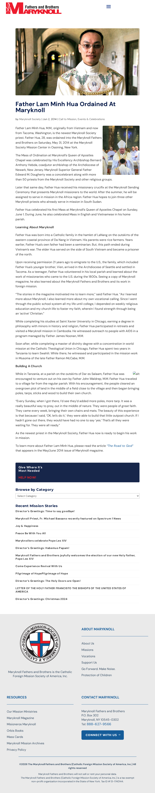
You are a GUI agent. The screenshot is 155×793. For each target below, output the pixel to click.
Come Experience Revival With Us (39, 566)
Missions (87, 650)
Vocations (88, 656)
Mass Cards (15, 737)
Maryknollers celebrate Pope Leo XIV (41, 540)
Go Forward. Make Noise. (98, 669)
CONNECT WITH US (101, 735)
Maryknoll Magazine (20, 718)
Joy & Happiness (27, 526)
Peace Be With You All (31, 533)
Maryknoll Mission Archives (25, 743)
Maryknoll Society (30, 119)
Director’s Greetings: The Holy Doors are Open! (48, 581)
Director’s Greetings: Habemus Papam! (42, 548)
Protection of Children (96, 675)
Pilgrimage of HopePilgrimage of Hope (42, 573)
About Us (87, 643)
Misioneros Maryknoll (21, 724)
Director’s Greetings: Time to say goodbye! (45, 511)
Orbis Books (15, 731)
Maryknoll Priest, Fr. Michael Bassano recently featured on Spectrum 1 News (68, 518)
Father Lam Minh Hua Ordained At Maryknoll (66, 107)
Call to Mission (67, 119)
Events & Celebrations (91, 119)
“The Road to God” (120, 446)
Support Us (89, 662)
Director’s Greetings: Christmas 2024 (41, 599)
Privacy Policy (16, 750)
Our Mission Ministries (22, 712)
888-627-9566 (99, 724)
